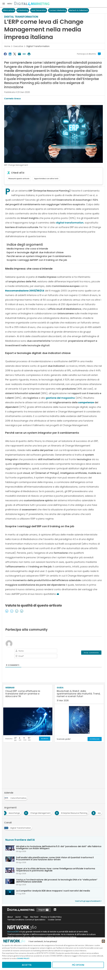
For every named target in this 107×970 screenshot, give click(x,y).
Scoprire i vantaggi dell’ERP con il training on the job (37, 260)
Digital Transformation (37, 46)
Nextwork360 (13, 931)
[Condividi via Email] (19, 54)
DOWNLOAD (95, 739)
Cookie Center (54, 919)
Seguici (42, 909)
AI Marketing (22, 10)
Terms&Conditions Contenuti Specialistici (26, 919)
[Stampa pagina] (29, 54)
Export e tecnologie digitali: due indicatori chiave (35, 252)
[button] (7, 3)
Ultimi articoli (8, 10)
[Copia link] (24, 54)
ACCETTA (26, 965)
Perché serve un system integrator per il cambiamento (39, 256)
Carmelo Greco (12, 98)
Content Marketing (57, 10)
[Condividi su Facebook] (5, 54)
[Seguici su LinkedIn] (55, 910)
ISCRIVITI (44, 738)
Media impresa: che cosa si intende (27, 248)
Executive (18, 46)
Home (7, 46)
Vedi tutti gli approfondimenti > (88, 901)
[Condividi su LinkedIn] (10, 54)
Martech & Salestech (78, 10)
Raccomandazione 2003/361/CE (24, 290)
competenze (86, 402)
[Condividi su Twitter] (15, 54)
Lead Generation (38, 10)
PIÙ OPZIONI (78, 965)
